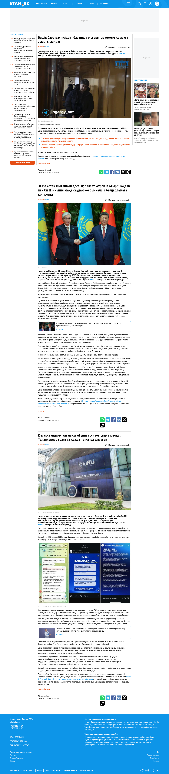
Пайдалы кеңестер (86, 770)
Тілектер (13, 755)
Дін (158, 752)
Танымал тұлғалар (153, 755)
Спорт (91, 4)
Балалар (156, 761)
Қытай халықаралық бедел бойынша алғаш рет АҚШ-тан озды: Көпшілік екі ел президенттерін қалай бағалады (89, 324)
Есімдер (12, 761)
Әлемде (79, 4)
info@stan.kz (15, 722)
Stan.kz (121, 53)
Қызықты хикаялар (70, 770)
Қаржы (54, 4)
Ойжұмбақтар (154, 758)
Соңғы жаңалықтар (22, 163)
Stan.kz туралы (17, 737)
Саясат (66, 4)
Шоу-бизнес (104, 4)
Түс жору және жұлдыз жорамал (21, 752)
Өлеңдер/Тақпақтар (17, 758)
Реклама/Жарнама (18, 741)
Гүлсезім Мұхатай (44, 170)
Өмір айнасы (41, 4)
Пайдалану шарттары (20, 745)
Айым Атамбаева (44, 418)
